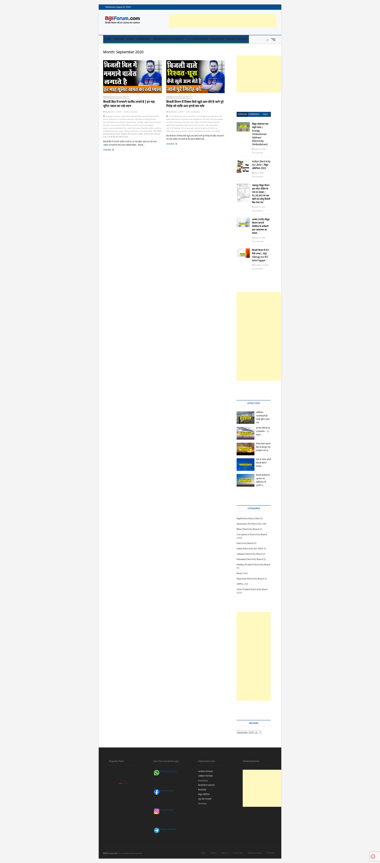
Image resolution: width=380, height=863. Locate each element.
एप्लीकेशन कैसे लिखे (205, 776)
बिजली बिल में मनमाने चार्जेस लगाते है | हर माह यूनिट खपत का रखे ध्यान (129, 104)
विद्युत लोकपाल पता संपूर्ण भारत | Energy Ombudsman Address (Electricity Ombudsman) (260, 134)
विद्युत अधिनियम (204, 794)
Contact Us (271, 853)
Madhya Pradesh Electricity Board (253, 564)
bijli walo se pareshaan (116, 122)
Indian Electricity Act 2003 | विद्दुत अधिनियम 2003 (261, 165)
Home (108, 39)
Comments (253, 114)
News (130, 39)
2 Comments (258, 269)
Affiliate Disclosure (255, 853)
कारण (150, 131)
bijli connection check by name (181, 122)
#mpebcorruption (113, 116)
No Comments (131, 112)
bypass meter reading (134, 122)
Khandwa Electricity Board (250, 559)
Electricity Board (245, 543)
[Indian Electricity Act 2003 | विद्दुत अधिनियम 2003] (243, 161)
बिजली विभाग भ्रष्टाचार (206, 785)
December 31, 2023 (261, 265)
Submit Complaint (237, 39)
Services (119, 39)
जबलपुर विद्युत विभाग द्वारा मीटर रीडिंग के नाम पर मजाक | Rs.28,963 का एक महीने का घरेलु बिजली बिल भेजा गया (261, 194)
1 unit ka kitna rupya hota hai (207, 116)
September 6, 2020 (175, 112)
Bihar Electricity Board (248, 529)
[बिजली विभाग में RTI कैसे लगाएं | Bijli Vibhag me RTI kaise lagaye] (243, 250)
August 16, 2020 (260, 149)
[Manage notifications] (373, 856)
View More (109, 149)
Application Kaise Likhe (248, 518)
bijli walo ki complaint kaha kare (121, 119)
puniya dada (143, 131)
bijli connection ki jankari (195, 125)
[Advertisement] (223, 21)
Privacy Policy (238, 853)
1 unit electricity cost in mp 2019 (182, 116)
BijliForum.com (110, 853)
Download (217, 39)
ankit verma (126, 116)
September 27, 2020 (113, 112)
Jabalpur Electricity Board (249, 553)
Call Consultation (197, 39)
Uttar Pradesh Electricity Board (252, 589)
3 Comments (258, 177)
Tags (265, 114)
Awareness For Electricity (168, 39)
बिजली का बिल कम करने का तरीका (132, 134)
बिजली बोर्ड (202, 789)
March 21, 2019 (259, 238)
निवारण (118, 134)
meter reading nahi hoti (128, 131)
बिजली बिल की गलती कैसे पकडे (118, 137)
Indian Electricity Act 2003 (250, 548)
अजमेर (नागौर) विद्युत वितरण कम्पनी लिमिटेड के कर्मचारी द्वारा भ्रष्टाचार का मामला (261, 226)
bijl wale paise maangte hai (191, 119)
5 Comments (258, 153)
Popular (242, 114)
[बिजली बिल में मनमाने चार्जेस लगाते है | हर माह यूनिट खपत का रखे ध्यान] (132, 76)
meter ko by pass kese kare (137, 128)
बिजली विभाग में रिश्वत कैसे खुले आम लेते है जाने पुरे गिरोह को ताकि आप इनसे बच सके (195, 104)
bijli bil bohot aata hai (140, 116)
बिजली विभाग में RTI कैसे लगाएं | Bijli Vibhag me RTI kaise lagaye (260, 255)
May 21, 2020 (259, 173)
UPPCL (240, 584)
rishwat (191, 131)
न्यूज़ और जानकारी (204, 799)
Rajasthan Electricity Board (250, 578)
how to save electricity (117, 128)
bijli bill (152, 116)
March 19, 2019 (259, 207)
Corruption (143, 39)
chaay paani (189, 128)
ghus (173, 131)
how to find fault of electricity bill (124, 125)
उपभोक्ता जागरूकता (205, 771)
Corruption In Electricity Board (252, 534)
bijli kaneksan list (177, 128)
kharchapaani (181, 131)
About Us (224, 853)
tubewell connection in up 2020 (207, 131)
